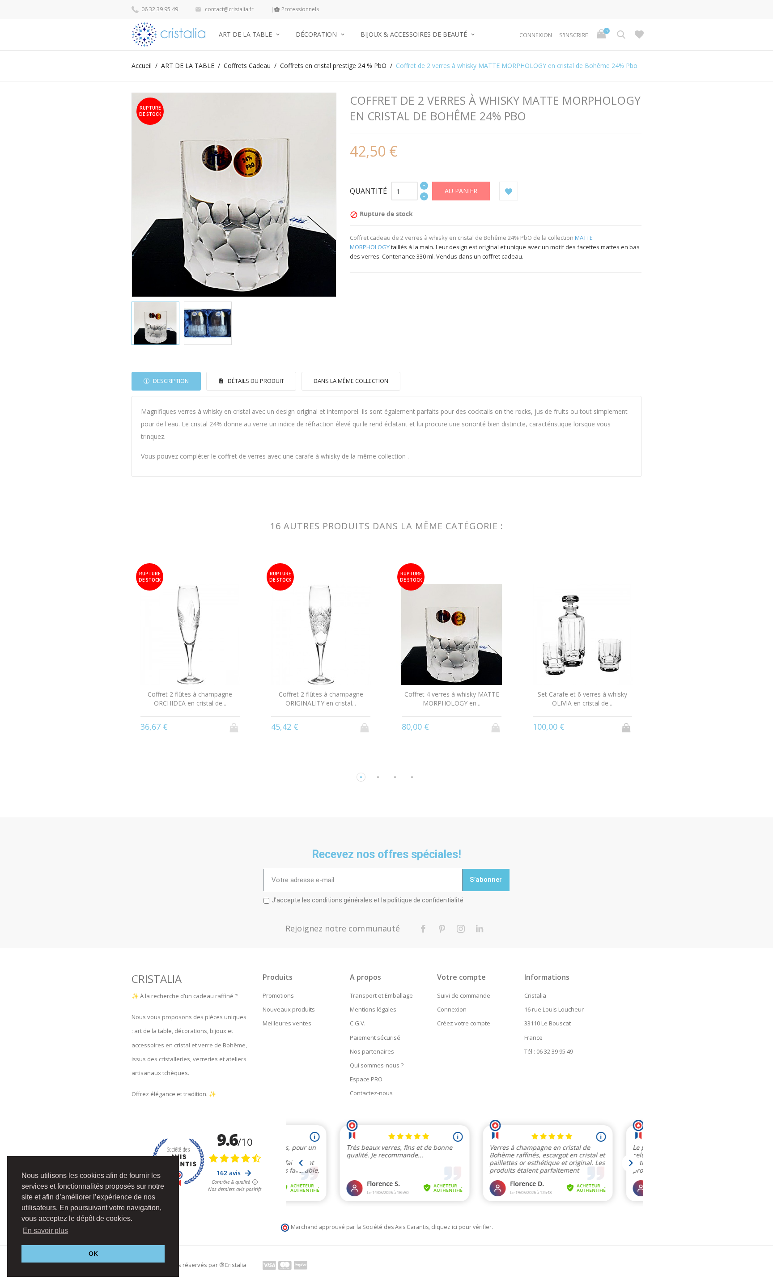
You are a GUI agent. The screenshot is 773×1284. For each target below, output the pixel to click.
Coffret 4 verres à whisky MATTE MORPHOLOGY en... (451, 698)
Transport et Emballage (381, 995)
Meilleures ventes (287, 1023)
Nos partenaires (372, 1051)
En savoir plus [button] (45, 1230)
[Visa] (269, 1265)
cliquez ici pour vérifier (461, 1227)
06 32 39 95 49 (159, 9)
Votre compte (461, 977)
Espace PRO (366, 1079)
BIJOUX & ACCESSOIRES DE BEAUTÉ (415, 34)
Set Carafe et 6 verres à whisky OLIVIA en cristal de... (582, 698)
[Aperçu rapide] (173, 726)
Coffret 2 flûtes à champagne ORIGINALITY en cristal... (321, 698)
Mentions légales (373, 1009)
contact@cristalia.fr (224, 9)
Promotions (278, 995)
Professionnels (296, 9)
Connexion (452, 1009)
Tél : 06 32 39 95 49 (548, 1051)
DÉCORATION (317, 34)
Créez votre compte (463, 1023)
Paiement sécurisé (375, 1037)
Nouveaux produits (289, 1009)
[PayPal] (300, 1265)
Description (170, 381)
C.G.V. (357, 1023)
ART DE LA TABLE (246, 34)
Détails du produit (255, 381)
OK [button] (93, 1253)
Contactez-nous (371, 1093)
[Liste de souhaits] (639, 34)
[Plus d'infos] (190, 726)
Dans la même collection (351, 381)
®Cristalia (232, 1265)
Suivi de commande (463, 995)
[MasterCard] (285, 1265)
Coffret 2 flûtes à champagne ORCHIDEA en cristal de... (190, 698)
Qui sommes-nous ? (376, 1065)
